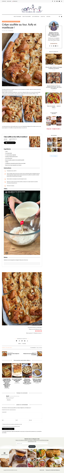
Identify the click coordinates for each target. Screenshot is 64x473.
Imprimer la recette (10, 142)
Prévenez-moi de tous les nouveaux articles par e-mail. (11, 426)
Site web (30, 420)
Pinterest (57, 1)
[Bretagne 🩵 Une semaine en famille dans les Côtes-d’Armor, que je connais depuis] (49, 144)
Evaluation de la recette (5, 409)
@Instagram (4, 454)
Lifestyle (43, 16)
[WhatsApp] (27, 341)
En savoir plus (53, 43)
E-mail (17, 420)
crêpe (19, 343)
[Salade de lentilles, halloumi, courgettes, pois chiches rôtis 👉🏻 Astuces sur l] (49, 149)
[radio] (35, 331)
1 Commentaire (10, 30)
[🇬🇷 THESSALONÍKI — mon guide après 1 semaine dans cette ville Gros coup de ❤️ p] (54, 149)
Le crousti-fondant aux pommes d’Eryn (17, 380)
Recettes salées (17, 16)
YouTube (59, 1)
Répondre (9, 399)
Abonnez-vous (32, 446)
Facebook (52, 1)
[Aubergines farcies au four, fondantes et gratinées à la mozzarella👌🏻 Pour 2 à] (59, 139)
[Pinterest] (25, 341)
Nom (3, 420)
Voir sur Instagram (54, 155)
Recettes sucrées (27, 16)
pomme (24, 343)
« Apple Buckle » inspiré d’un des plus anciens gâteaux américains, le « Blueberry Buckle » (7, 383)
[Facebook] (19, 341)
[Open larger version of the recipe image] (34, 141)
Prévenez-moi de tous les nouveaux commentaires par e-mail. (12, 424)
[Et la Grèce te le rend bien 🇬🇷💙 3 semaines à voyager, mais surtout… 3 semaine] (59, 144)
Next (42, 370)
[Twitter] (22, 341)
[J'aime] (16, 341)
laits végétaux (35, 16)
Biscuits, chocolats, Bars (7, 21)
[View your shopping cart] (61, 16)
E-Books (48, 16)
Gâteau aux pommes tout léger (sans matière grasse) (27, 381)
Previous (2, 370)
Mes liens (9, 1)
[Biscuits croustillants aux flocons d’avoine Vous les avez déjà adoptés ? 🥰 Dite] (59, 149)
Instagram (55, 1)
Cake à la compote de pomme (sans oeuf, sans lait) (37, 380)
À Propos (4, 1)
